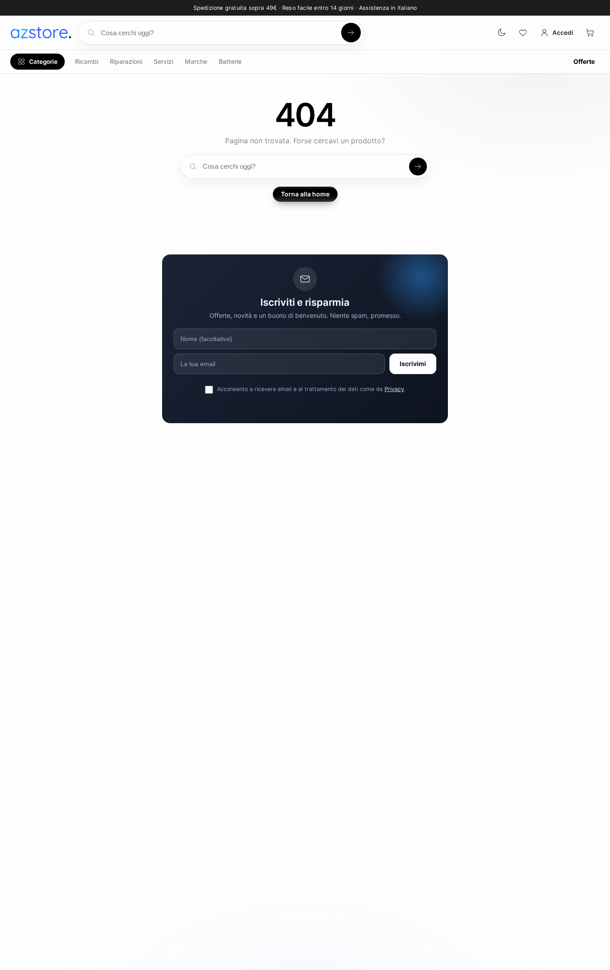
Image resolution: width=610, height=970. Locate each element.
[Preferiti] (523, 32)
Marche (196, 61)
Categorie (43, 61)
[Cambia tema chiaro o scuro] (501, 32)
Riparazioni (126, 61)
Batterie (230, 61)
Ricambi (86, 61)
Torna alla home (305, 194)
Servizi (163, 61)
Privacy (394, 389)
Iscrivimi (413, 363)
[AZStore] (40, 32)
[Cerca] (351, 32)
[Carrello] (590, 32)
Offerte (584, 61)
